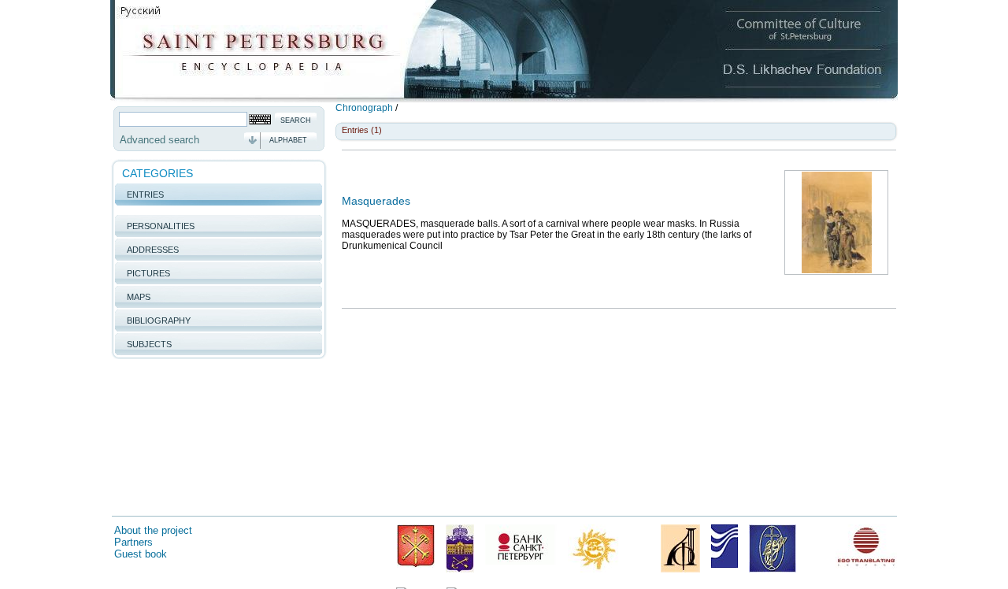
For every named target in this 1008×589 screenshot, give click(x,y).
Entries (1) (362, 130)
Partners (133, 542)
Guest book (140, 554)
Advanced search (159, 140)
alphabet (288, 140)
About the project (153, 530)
